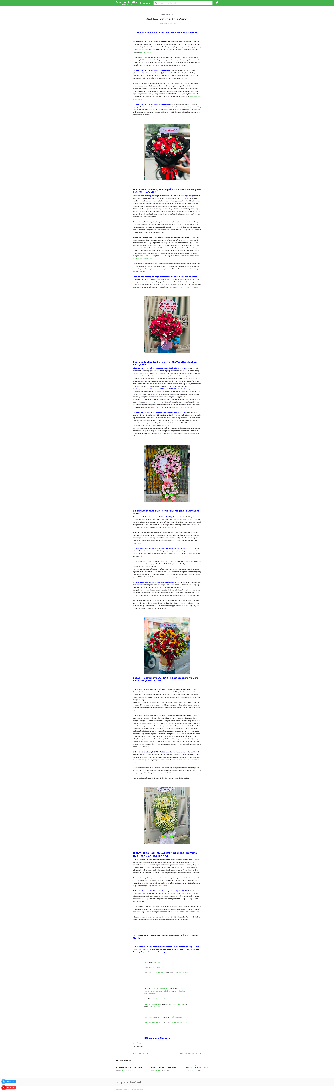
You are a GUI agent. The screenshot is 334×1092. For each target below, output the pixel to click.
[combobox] (183, 3)
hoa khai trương (160, 973)
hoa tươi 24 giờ (155, 1007)
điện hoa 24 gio (177, 1017)
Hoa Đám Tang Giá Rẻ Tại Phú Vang (163, 1068)
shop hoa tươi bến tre (161, 988)
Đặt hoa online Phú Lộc (143, 1053)
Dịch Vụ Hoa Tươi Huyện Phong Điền (187, 287)
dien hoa (157, 962)
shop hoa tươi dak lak (152, 1004)
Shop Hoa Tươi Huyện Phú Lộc (182, 407)
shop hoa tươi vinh (158, 999)
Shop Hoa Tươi (167, 15)
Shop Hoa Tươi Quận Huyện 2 (124, 1065)
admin (165, 23)
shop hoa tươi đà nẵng (152, 968)
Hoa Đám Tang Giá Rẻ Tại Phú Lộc (197, 1068)
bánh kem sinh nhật (181, 973)
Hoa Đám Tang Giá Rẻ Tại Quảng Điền (129, 1068)
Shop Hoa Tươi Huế (128, 1089)
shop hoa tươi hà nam (179, 1022)
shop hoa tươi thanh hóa (153, 1022)
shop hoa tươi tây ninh (176, 1004)
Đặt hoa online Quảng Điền (189, 1053)
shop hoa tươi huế (146, 52)
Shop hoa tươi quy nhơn (153, 1017)
